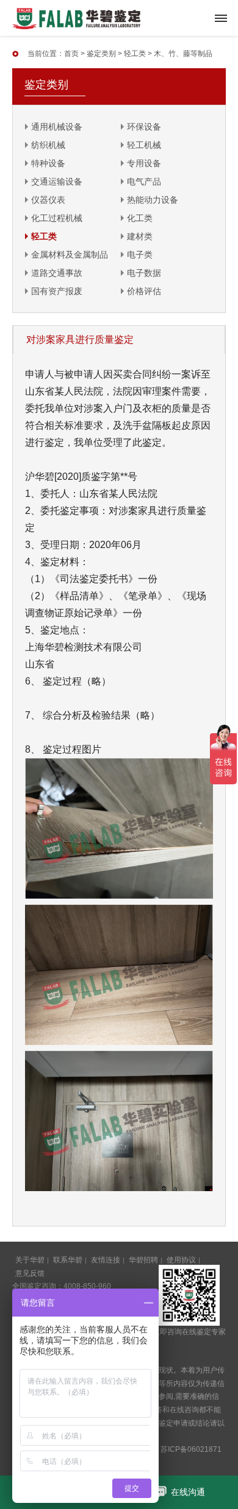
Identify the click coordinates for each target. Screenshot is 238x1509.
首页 (71, 53)
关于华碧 (30, 1260)
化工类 (140, 218)
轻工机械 (144, 145)
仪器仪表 (48, 200)
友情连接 (105, 1260)
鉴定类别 (101, 53)
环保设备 (144, 127)
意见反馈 (30, 1273)
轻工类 (135, 53)
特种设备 (48, 163)
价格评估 (144, 291)
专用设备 (144, 163)
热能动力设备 (152, 200)
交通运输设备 (56, 181)
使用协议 (181, 1260)
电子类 (140, 254)
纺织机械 (48, 145)
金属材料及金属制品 (69, 254)
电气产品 (144, 181)
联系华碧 (67, 1260)
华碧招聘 (143, 1260)
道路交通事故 (56, 273)
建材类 (140, 236)
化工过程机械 (56, 218)
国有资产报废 (56, 291)
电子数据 (144, 273)
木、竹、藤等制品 (183, 53)
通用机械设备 (56, 127)
